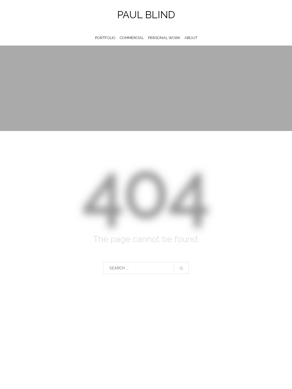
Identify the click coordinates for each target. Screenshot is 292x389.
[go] (181, 268)
